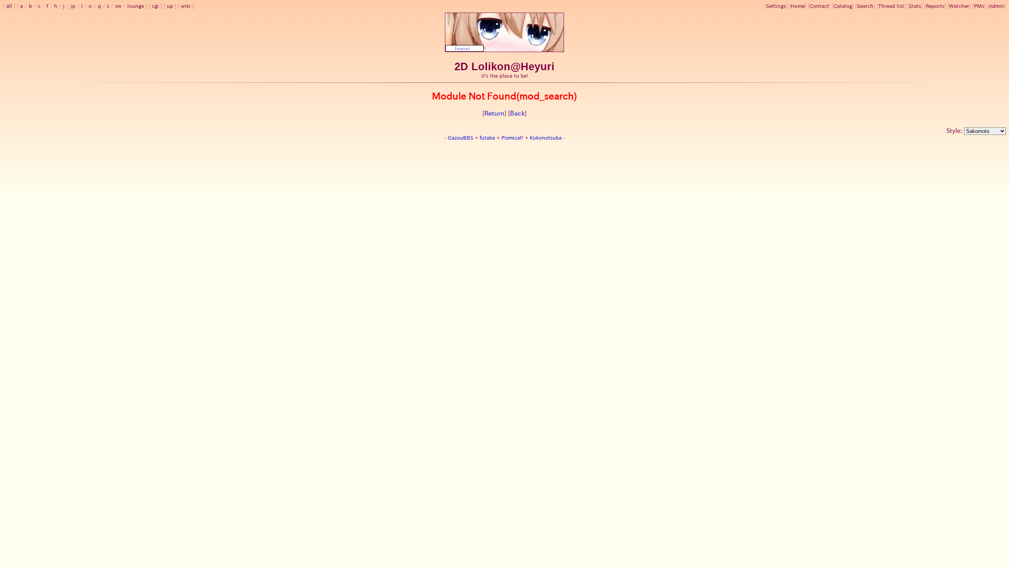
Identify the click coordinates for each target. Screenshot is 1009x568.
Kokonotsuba (546, 137)
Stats (915, 6)
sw (118, 6)
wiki (186, 6)
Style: (955, 130)
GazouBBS (460, 137)
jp (73, 6)
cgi (155, 6)
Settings (776, 6)
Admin (996, 6)
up (170, 6)
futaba (487, 137)
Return (494, 113)
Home (798, 6)
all (9, 6)
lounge (135, 6)
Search (865, 6)
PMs (979, 6)
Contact (819, 6)
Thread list (891, 6)
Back (517, 113)
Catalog (843, 6)
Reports (935, 6)
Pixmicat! (512, 137)
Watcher (959, 6)
